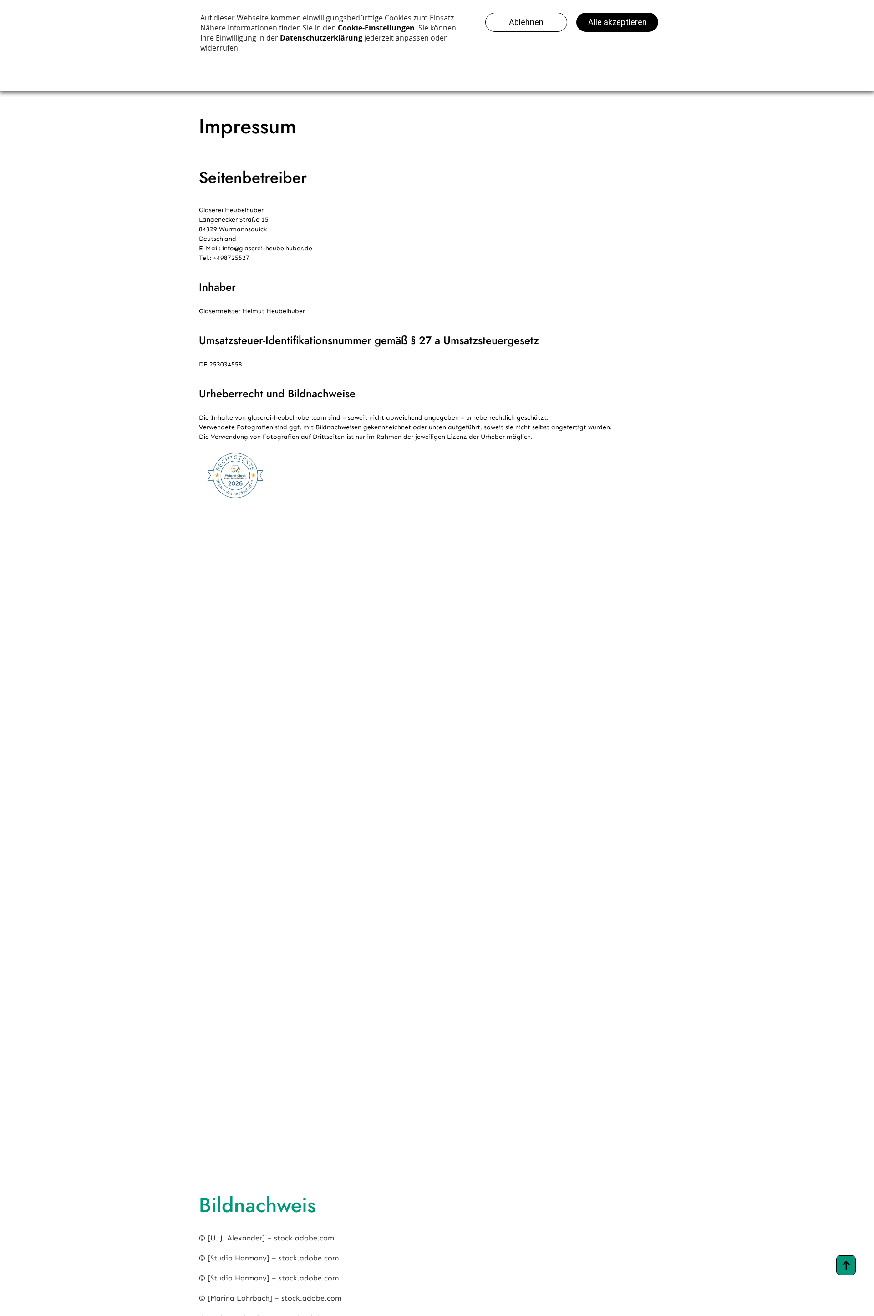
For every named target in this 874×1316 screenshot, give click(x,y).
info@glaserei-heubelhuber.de (267, 248)
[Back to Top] (846, 1265)
